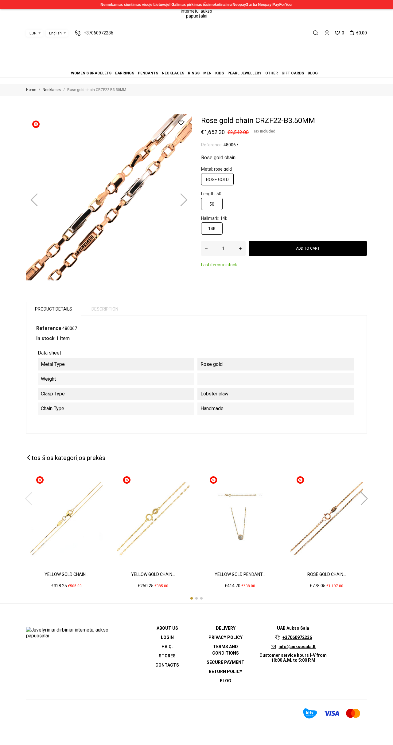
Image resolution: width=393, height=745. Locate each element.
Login (167, 637)
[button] (191, 598)
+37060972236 (297, 637)
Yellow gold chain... (66, 574)
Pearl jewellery (204, 64)
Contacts (167, 665)
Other (207, 64)
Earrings (182, 64)
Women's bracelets (178, 64)
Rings (193, 64)
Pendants (185, 64)
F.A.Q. (167, 646)
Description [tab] (104, 309)
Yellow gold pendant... (240, 574)
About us (167, 628)
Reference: (212, 144)
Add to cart (308, 248)
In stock (45, 338)
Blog (215, 64)
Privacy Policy (225, 637)
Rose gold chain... (326, 574)
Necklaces (189, 64)
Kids (200, 64)
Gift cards (211, 64)
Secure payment (225, 662)
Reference (48, 328)
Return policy (225, 671)
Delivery (225, 628)
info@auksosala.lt (297, 646)
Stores (167, 655)
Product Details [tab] (53, 309)
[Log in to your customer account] (327, 32)
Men (196, 64)
